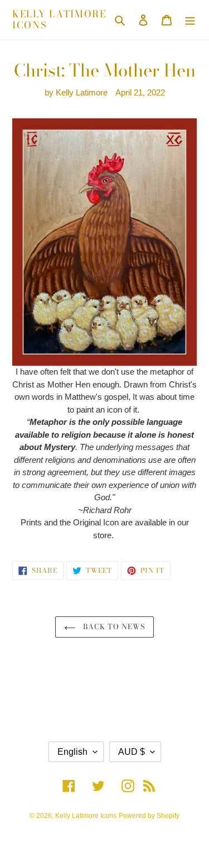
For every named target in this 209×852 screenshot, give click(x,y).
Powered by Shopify (149, 816)
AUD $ (131, 752)
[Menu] (190, 20)
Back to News (113, 626)
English (72, 752)
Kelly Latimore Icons (59, 19)
